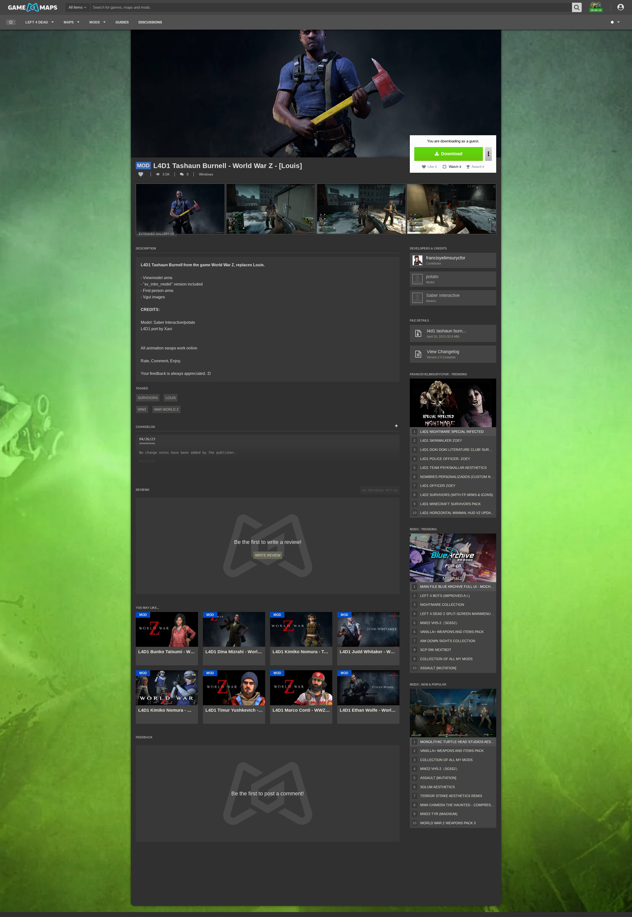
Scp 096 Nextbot (435, 650)
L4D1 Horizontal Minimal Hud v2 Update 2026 (457, 513)
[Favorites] (11, 22)
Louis (170, 398)
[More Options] (488, 154)
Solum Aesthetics (437, 787)
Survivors (148, 398)
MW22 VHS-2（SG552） (439, 623)
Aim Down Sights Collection (447, 641)
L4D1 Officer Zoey (437, 486)
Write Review (267, 555)
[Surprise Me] (615, 22)
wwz (142, 409)
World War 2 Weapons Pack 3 (448, 823)
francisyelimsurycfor (445, 257)
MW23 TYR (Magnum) (438, 814)
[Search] (577, 7)
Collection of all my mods (446, 659)
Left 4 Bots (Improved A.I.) (445, 596)
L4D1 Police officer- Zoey (445, 459)
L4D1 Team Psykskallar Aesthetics (453, 468)
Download (451, 153)
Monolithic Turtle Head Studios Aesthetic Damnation (457, 742)
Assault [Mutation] (438, 668)
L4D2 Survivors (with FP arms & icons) (456, 495)
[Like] (141, 174)
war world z (166, 409)
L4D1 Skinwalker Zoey (441, 440)
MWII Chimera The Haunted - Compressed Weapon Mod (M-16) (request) (457, 805)
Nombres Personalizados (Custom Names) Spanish (457, 477)
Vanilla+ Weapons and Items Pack (452, 632)
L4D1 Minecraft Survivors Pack (450, 504)
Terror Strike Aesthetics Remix (451, 796)
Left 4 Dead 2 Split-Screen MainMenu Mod (457, 614)
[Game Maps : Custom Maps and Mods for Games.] (33, 7)
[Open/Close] (396, 426)
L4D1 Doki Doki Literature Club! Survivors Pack (457, 450)
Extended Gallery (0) (156, 234)
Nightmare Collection (442, 605)
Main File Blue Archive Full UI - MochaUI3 (457, 587)
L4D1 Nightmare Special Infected (452, 432)
